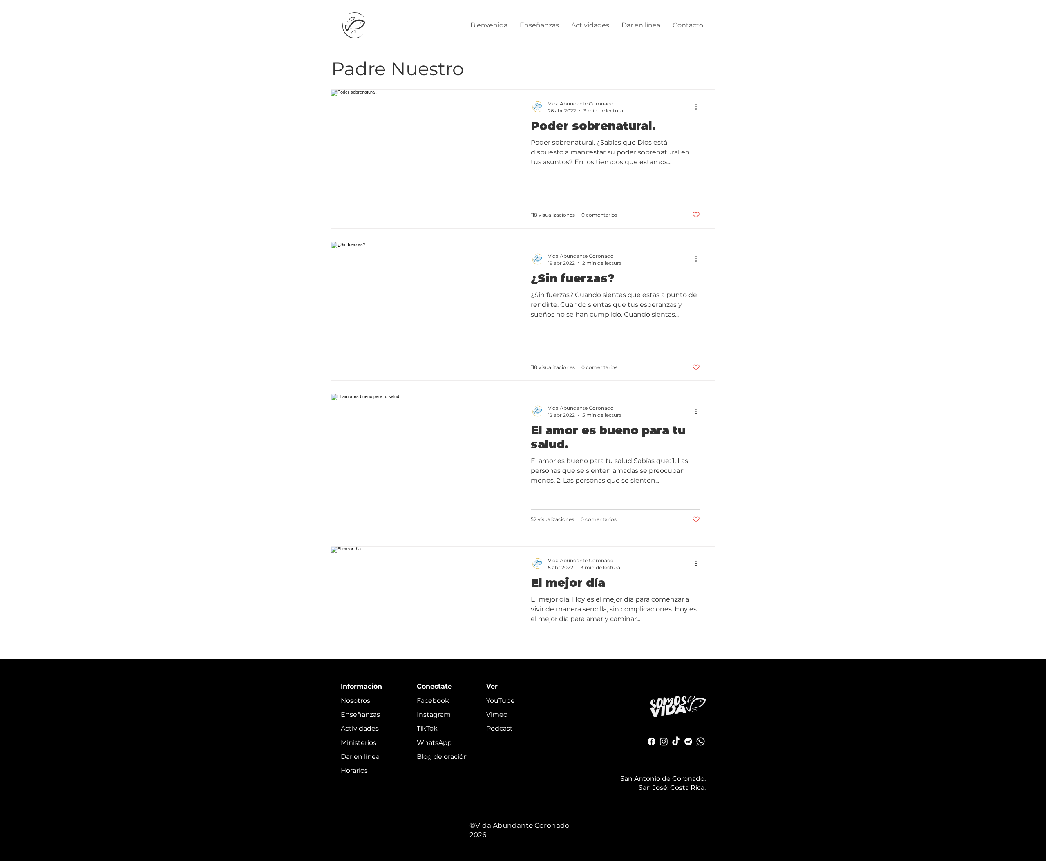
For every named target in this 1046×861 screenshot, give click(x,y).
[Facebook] (651, 741)
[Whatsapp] (700, 741)
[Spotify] (688, 741)
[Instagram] (664, 741)
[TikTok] (676, 741)
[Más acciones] (699, 107)
